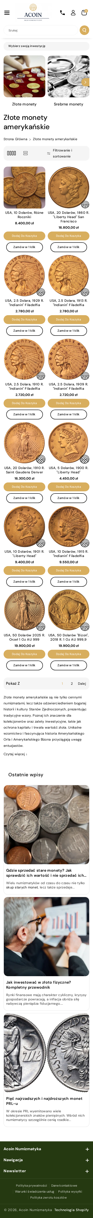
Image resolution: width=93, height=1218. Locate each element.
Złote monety (24, 104)
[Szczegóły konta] (73, 12)
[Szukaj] (84, 30)
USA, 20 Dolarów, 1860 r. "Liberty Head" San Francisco (68, 216)
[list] (25, 153)
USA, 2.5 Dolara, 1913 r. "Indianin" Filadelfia (69, 302)
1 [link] (62, 683)
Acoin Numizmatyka (35, 1210)
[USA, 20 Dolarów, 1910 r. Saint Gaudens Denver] (24, 443)
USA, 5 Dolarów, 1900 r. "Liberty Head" (68, 470)
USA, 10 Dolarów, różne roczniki (24, 214)
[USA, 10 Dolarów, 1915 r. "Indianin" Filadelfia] (68, 526)
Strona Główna (15, 139)
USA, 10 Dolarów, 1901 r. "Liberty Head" (24, 553)
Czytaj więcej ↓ (16, 754)
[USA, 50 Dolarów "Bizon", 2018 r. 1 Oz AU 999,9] (68, 610)
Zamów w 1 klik (24, 247)
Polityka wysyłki (70, 1191)
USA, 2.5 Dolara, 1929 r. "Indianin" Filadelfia (24, 302)
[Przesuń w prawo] (85, 82)
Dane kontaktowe (64, 1185)
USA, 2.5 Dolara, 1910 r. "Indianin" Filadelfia (24, 386)
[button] (7, 13)
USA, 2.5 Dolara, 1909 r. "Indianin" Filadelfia (68, 386)
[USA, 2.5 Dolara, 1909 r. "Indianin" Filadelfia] (68, 359)
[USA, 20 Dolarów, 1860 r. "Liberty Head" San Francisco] (68, 188)
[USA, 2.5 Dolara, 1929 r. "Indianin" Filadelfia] (24, 275)
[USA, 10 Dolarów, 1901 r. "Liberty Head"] (24, 526)
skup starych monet (22, 887)
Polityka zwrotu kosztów (48, 1197)
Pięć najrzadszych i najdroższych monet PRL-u (44, 1101)
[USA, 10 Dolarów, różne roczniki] (24, 188)
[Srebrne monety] (68, 76)
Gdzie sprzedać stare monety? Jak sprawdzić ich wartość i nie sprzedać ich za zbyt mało (45, 873)
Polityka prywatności (31, 1185)
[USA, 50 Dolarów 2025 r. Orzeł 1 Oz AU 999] (24, 610)
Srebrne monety (68, 104)
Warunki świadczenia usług (34, 1191)
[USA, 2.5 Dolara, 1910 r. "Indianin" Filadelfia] (24, 359)
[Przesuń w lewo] (8, 82)
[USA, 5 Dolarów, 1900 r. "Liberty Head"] (68, 443)
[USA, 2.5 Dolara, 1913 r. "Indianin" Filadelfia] (68, 275)
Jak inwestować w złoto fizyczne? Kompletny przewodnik (38, 985)
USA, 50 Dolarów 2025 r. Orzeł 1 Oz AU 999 (24, 637)
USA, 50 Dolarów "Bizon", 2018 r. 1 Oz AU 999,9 (68, 637)
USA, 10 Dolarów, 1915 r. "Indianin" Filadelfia (68, 553)
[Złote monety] (24, 76)
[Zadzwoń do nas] (62, 13)
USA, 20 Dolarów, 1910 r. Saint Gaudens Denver (24, 470)
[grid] (11, 153)
